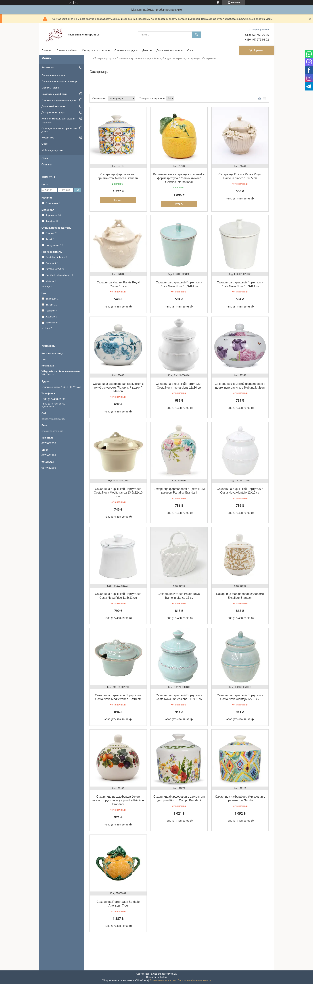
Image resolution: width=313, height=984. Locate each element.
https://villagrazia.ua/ (53, 418)
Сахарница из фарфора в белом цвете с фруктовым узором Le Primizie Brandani (118, 800)
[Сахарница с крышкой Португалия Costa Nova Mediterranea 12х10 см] (118, 656)
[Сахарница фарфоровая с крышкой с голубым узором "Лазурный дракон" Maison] (118, 345)
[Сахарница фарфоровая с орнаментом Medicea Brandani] (118, 135)
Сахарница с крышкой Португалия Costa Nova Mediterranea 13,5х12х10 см (118, 492)
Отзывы (46, 164)
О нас (190, 50)
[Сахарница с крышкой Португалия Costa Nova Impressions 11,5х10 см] (179, 656)
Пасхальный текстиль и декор (59, 81)
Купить (118, 200)
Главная (46, 50)
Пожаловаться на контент (162, 980)
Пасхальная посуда (53, 75)
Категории (47, 67)
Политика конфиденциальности (194, 980)
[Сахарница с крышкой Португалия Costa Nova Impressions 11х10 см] (179, 345)
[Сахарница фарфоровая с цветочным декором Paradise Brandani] (179, 450)
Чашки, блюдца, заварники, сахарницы (176, 58)
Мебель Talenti (50, 87)
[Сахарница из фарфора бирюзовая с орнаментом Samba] (240, 758)
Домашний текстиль (168, 50)
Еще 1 (48, 286)
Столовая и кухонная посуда (134, 58)
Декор (145, 50)
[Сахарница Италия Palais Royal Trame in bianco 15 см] (179, 555)
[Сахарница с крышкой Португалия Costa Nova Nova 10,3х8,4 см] (179, 243)
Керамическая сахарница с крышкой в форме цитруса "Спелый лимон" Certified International (179, 178)
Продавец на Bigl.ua (156, 977)
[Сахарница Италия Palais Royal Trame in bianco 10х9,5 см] (240, 135)
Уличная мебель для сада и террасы (58, 120)
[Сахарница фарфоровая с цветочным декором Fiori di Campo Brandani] (179, 758)
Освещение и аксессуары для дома (59, 130)
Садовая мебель (67, 50)
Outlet (44, 143)
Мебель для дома (52, 150)
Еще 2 (48, 328)
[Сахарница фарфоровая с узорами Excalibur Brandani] (240, 555)
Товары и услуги (104, 58)
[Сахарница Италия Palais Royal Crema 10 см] (118, 243)
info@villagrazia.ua (52, 430)
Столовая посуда (124, 50)
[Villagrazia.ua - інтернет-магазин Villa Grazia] (55, 34)
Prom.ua (172, 974)
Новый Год (47, 137)
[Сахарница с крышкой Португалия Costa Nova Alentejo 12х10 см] (240, 450)
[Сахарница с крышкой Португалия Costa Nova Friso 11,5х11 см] (118, 555)
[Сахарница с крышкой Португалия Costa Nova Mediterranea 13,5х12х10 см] (118, 450)
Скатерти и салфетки (94, 50)
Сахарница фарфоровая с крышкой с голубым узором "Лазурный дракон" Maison (118, 387)
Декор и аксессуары (53, 112)
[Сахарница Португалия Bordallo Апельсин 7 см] (118, 863)
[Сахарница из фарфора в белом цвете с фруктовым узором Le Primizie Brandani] (118, 758)
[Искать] (196, 34)
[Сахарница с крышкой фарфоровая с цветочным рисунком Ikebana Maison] (240, 345)
